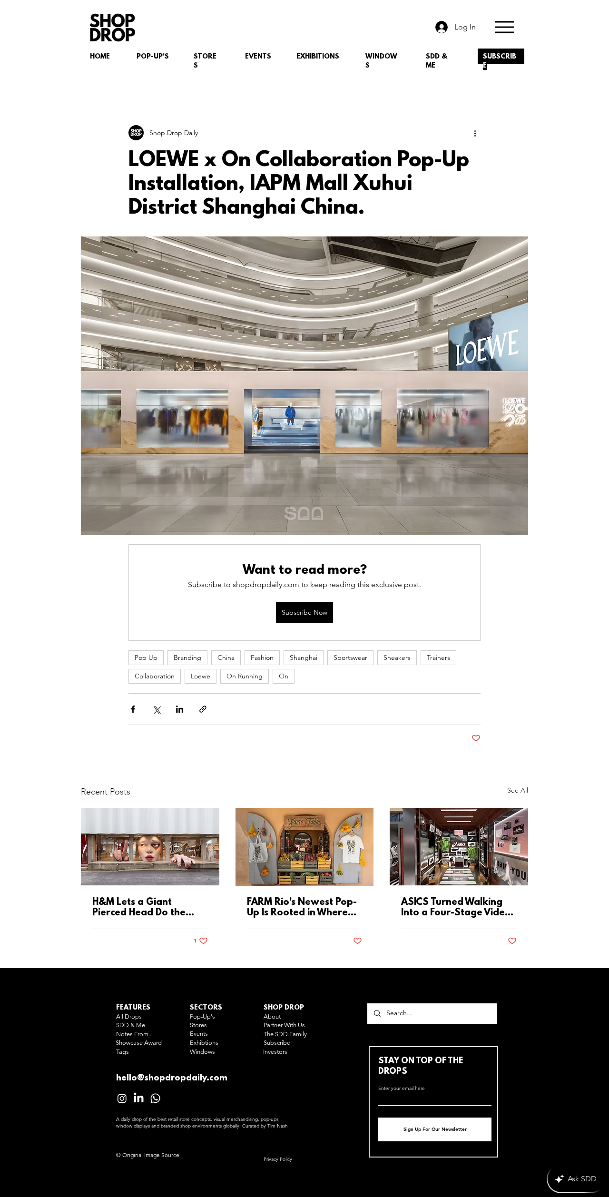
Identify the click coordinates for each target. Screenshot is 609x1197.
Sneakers (397, 657)
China (226, 657)
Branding (187, 657)
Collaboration (155, 676)
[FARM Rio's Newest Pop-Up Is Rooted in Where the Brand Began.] (305, 847)
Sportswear (350, 657)
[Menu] (504, 26)
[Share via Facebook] (133, 709)
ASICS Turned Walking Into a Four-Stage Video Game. (456, 907)
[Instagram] (122, 1098)
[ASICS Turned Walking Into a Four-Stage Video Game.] (459, 846)
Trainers (438, 657)
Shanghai (303, 657)
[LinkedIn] (139, 1098)
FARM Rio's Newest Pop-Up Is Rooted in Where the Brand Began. (302, 907)
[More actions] (475, 132)
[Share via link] (202, 709)
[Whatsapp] (155, 1098)
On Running (244, 676)
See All (517, 790)
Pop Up (146, 657)
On (283, 676)
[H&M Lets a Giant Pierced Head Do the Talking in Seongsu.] (150, 846)
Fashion (262, 657)
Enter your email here (401, 1088)
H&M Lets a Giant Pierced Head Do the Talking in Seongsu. (139, 907)
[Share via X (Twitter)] (156, 709)
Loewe (200, 676)
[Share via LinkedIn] (179, 709)
